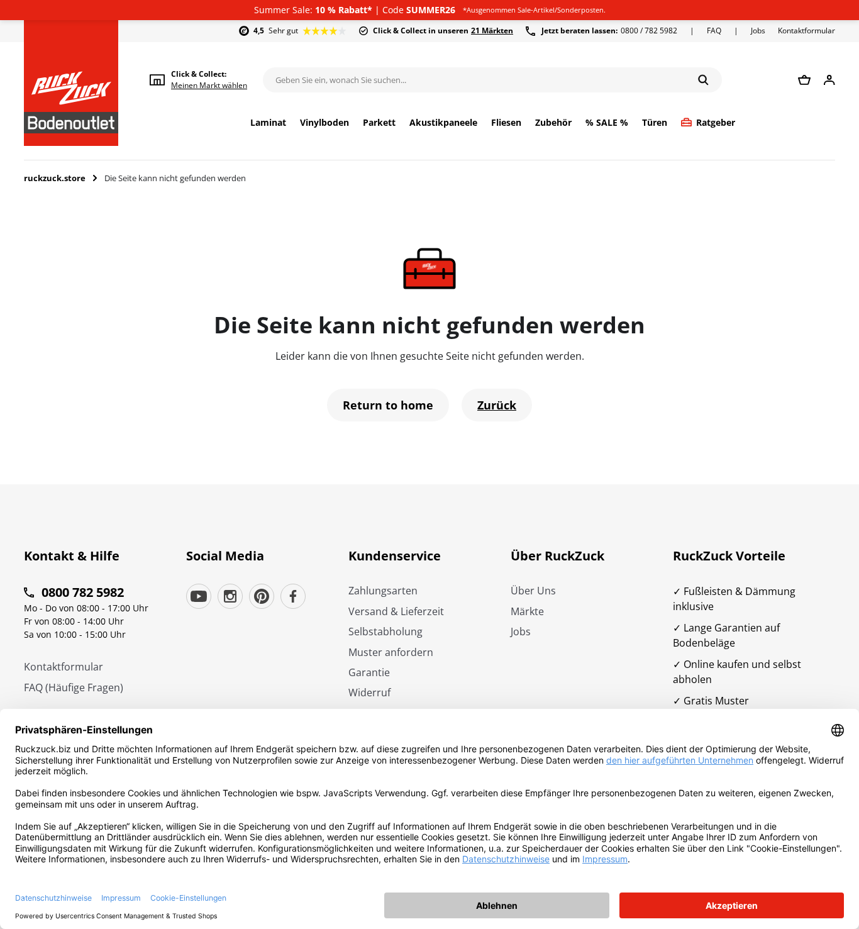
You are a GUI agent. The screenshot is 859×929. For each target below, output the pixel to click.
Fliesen (506, 123)
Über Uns (533, 591)
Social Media (225, 555)
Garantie (369, 672)
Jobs (758, 30)
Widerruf (369, 692)
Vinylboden (324, 123)
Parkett (379, 123)
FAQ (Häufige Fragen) (73, 687)
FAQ (714, 30)
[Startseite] (71, 83)
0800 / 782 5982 (609, 30)
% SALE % (606, 123)
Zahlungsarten (383, 591)
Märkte (527, 611)
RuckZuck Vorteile (729, 555)
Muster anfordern (390, 652)
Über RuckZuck (557, 555)
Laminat (268, 123)
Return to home (388, 405)
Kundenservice (394, 555)
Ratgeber (715, 123)
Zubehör (553, 123)
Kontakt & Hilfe (71, 555)
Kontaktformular (806, 30)
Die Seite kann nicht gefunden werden (175, 178)
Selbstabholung (385, 631)
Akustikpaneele (443, 123)
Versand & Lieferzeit (396, 611)
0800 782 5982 (83, 592)
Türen (654, 123)
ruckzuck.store (55, 178)
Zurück (496, 405)
